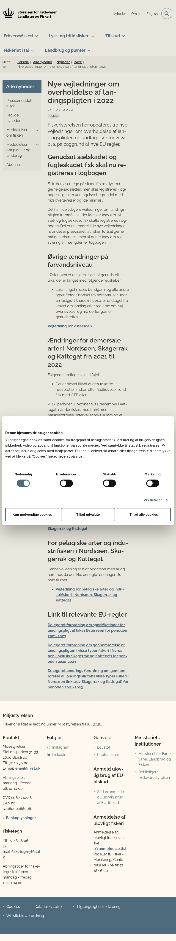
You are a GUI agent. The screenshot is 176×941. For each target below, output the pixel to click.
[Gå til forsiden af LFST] (29, 13)
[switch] (66, 483)
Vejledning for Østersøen (70, 326)
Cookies (13, 906)
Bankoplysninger (21, 818)
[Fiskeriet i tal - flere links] (31, 48)
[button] (35, 130)
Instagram (60, 747)
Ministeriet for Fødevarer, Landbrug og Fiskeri (155, 759)
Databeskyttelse (48, 906)
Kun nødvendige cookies (32, 514)
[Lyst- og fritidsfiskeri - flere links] (92, 34)
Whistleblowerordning (25, 916)
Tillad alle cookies (143, 514)
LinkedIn (59, 754)
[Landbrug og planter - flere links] (87, 48)
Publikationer (108, 754)
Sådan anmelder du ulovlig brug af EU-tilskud (111, 797)
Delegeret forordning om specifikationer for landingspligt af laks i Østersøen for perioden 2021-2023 (87, 630)
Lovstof (103, 747)
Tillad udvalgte (88, 514)
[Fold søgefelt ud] (166, 13)
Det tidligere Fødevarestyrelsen (154, 775)
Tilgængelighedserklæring (98, 906)
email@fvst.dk (27, 768)
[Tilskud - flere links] (122, 34)
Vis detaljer (153, 500)
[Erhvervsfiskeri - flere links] (35, 34)
